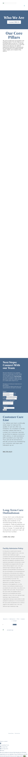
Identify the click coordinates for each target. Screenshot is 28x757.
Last (15, 395)
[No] (26, 756)
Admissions (12, 619)
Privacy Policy (10, 733)
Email (4, 397)
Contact (15, 620)
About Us (5, 619)
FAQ (18, 619)
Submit (4, 409)
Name (5, 391)
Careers (23, 619)
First (15, 393)
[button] (0, 743)
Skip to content (3, 741)
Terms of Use (17, 733)
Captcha (5, 406)
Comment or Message (9, 400)
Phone (4, 398)
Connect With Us (14, 22)
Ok (24, 756)
